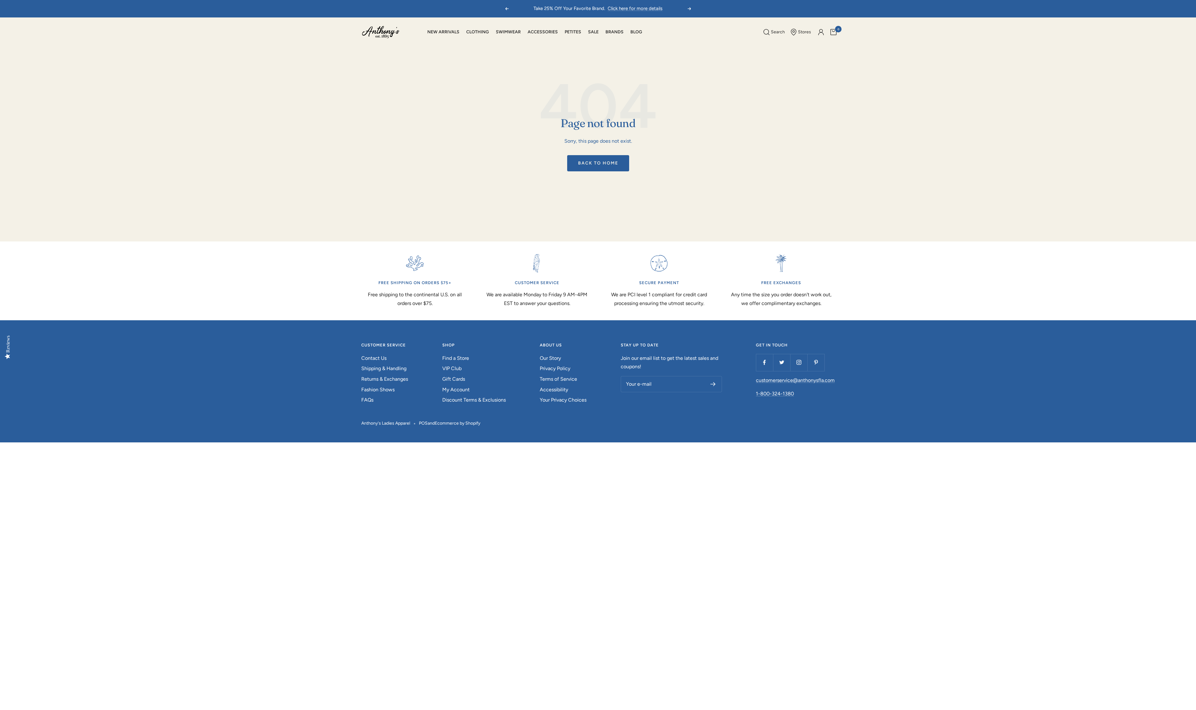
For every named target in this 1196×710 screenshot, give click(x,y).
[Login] (821, 32)
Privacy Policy (555, 368)
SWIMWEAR (508, 32)
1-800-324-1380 (775, 394)
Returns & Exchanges (384, 379)
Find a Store (455, 358)
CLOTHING (477, 32)
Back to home (598, 163)
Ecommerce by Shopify (457, 423)
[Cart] (833, 32)
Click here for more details (635, 8)
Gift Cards (453, 379)
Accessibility (554, 390)
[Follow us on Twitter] (781, 362)
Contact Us (374, 358)
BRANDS (614, 32)
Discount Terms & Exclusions (474, 400)
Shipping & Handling (383, 368)
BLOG (636, 32)
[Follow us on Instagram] (798, 362)
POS (423, 423)
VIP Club (452, 368)
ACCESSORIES (543, 32)
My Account (456, 390)
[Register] (713, 384)
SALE (593, 32)
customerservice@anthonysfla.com (795, 380)
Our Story (550, 358)
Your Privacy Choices (563, 400)
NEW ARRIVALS (443, 32)
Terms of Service (558, 379)
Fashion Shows (378, 390)
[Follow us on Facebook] (764, 362)
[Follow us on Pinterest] (815, 362)
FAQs (367, 400)
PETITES (573, 32)
